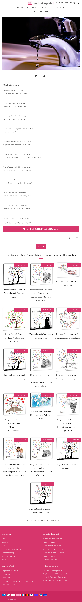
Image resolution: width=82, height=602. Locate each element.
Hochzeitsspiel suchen (9, 585)
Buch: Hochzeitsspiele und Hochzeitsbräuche (17, 581)
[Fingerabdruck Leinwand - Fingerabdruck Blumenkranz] (67, 319)
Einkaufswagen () (67, 3)
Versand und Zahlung (9, 556)
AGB (3, 546)
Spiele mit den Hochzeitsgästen (54, 549)
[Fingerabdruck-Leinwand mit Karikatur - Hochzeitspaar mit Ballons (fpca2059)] (67, 404)
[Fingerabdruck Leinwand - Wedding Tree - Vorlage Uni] (67, 359)
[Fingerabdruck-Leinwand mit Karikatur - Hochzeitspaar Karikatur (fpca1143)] (41, 449)
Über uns (5, 539)
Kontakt (4, 560)
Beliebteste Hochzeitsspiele (52, 539)
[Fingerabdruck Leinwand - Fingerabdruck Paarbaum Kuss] (14, 274)
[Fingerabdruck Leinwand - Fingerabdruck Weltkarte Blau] (41, 400)
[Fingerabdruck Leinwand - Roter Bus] (67, 270)
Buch (47, 11)
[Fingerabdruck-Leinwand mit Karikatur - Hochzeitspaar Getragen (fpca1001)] (41, 274)
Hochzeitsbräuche (49, 542)
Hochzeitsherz (46, 8)
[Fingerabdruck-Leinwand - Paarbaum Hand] (67, 449)
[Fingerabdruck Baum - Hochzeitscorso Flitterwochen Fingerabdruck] (14, 404)
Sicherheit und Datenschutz (11, 549)
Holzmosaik (61, 8)
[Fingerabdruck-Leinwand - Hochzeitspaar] (41, 319)
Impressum (6, 542)
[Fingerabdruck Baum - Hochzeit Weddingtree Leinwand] (14, 319)
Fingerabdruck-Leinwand (27, 8)
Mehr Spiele (38, 11)
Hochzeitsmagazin (49, 556)
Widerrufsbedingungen (10, 553)
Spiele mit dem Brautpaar (52, 546)
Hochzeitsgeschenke (50, 560)
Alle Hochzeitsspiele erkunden (41, 229)
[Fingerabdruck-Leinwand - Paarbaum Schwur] (41, 493)
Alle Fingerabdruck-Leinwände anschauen (40, 520)
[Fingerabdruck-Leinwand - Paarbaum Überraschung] (14, 359)
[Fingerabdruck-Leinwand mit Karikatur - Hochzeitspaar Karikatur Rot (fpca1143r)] (41, 359)
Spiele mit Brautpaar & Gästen (53, 553)
